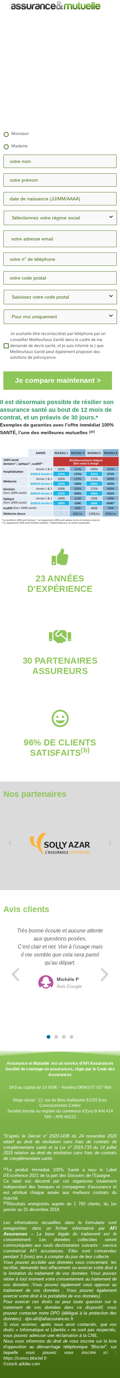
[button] (10, 843)
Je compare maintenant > (58, 380)
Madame (19, 145)
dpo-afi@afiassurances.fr (49, 1318)
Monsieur (20, 133)
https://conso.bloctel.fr (25, 1358)
